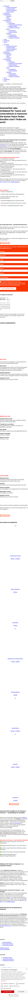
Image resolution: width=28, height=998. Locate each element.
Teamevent (24, 817)
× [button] (26, 969)
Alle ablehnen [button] (21, 991)
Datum (1, 273)
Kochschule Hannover (8, 945)
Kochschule (17, 823)
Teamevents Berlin (7, 957)
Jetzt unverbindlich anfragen (8, 288)
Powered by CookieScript (14, 996)
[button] (14, 995)
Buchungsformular (5, 243)
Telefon (2, 264)
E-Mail (1, 260)
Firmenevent (3, 145)
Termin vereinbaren (5, 949)
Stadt (1, 268)
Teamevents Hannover (8, 960)
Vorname (2, 251)
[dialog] (14, 983)
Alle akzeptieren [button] (8, 991)
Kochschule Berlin (7, 942)
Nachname (2, 255)
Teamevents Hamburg (8, 959)
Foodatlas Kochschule (5, 925)
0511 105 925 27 (4, 182)
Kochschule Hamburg (8, 943)
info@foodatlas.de (15, 182)
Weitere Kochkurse (14, 804)
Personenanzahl (4, 277)
